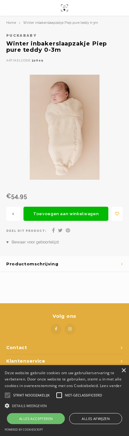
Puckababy (21, 35)
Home (11, 22)
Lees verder (110, 385)
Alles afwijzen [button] (96, 418)
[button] (64, 405)
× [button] (123, 370)
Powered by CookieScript (24, 430)
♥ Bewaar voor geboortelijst (32, 242)
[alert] (64, 400)
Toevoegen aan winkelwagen (66, 213)
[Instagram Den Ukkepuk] (69, 329)
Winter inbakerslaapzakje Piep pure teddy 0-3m (60, 22)
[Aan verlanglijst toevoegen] (117, 214)
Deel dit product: (26, 230)
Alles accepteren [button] (36, 418)
